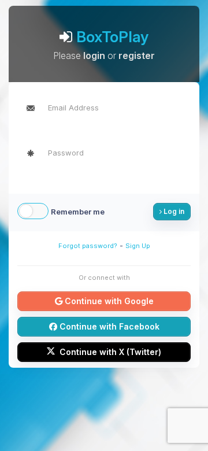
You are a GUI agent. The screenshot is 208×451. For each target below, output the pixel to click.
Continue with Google (108, 301)
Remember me (78, 211)
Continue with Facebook (108, 326)
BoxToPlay (112, 37)
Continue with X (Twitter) (109, 352)
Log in (173, 211)
